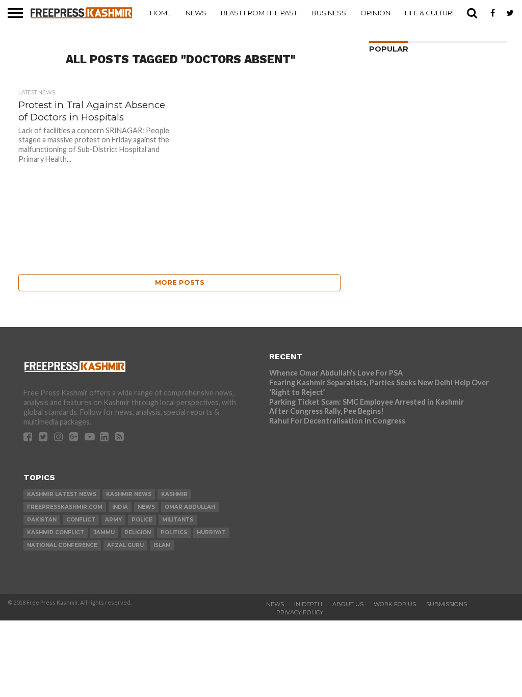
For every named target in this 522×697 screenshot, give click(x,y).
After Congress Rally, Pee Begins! (326, 411)
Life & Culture (430, 13)
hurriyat (211, 532)
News (196, 13)
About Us (347, 604)
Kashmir (174, 494)
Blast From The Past (259, 13)
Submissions (446, 604)
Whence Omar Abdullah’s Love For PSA (336, 372)
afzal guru (125, 545)
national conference (62, 545)
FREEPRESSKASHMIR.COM (64, 507)
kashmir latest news (61, 494)
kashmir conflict (55, 532)
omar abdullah (190, 507)
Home (160, 13)
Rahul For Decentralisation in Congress (337, 420)
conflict (80, 519)
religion (137, 532)
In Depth (308, 604)
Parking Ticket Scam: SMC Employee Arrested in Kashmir (366, 401)
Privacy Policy (299, 612)
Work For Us (395, 604)
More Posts (179, 282)
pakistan (42, 519)
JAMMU (104, 532)
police (142, 519)
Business (328, 13)
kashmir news (128, 494)
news (146, 507)
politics (174, 532)
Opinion (375, 13)
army (113, 519)
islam (162, 545)
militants (177, 519)
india (120, 507)
